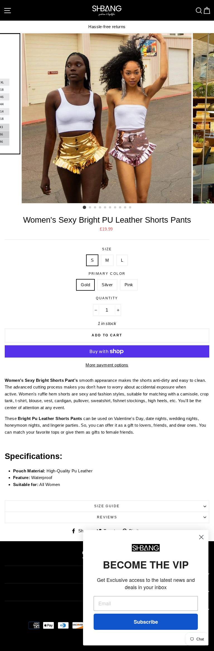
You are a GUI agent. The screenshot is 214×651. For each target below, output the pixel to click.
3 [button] (95, 207)
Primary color (107, 274)
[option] (107, 26)
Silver (107, 284)
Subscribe (146, 621)
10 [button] (130, 207)
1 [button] (84, 207)
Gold (85, 284)
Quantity (107, 298)
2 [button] (90, 207)
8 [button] (120, 207)
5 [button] (105, 207)
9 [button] (125, 207)
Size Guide (107, 506)
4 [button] (100, 207)
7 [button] (115, 207)
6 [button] (110, 207)
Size (107, 249)
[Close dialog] (201, 537)
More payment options (107, 365)
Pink (129, 284)
